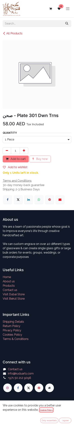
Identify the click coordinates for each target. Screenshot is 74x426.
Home (7, 277)
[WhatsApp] (39, 199)
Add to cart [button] (18, 159)
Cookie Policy (46, 410)
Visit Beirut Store (14, 298)
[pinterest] (39, 388)
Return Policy (11, 326)
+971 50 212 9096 (19, 378)
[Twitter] (28, 388)
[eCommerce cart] (50, 8)
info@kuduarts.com (21, 373)
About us (9, 281)
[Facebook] (7, 199)
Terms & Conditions (16, 339)
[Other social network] (49, 388)
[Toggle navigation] (67, 8)
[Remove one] (7, 150)
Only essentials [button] (49, 420)
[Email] (60, 199)
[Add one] (24, 150)
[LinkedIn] (28, 199)
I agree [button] (65, 420)
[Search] (66, 23)
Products (9, 285)
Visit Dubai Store (14, 294)
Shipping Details (13, 321)
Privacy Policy (12, 330)
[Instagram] (7, 388)
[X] (18, 199)
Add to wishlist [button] (17, 167)
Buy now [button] (41, 159)
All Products (14, 33)
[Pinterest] (49, 199)
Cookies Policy (12, 334)
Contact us (10, 290)
